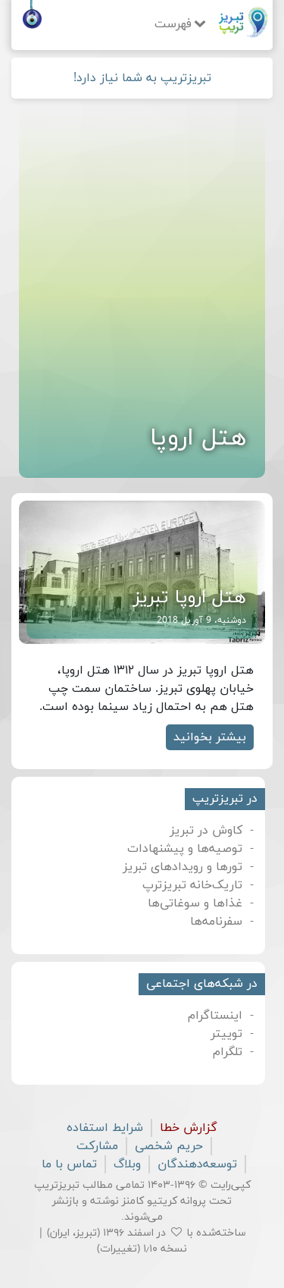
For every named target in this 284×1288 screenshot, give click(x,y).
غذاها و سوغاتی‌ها (195, 903)
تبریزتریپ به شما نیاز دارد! (142, 78)
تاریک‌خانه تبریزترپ (192, 885)
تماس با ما (69, 1164)
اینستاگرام (215, 1015)
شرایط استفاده (105, 1128)
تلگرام (227, 1052)
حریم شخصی (169, 1146)
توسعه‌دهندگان (197, 1164)
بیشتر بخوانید (209, 737)
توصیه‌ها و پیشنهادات (184, 848)
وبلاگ (127, 1164)
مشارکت (97, 1146)
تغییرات (118, 1249)
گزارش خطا (188, 1128)
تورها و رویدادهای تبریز (182, 867)
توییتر (226, 1034)
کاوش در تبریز (206, 830)
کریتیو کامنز (149, 1201)
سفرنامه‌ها (216, 921)
